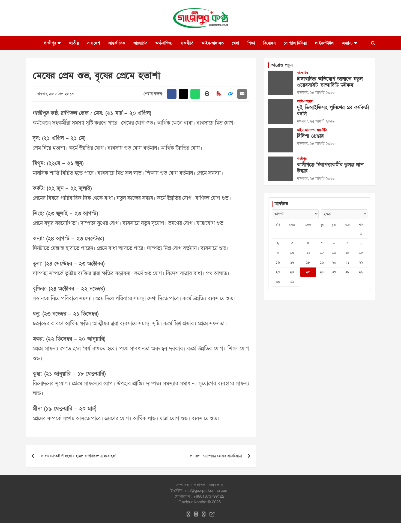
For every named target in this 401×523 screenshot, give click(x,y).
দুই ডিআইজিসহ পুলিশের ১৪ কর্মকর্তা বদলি (333, 110)
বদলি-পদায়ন (305, 101)
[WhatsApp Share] (195, 94)
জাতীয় (74, 43)
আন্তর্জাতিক (116, 43)
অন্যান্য (347, 43)
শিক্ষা (251, 43)
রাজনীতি (187, 43)
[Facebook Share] (171, 94)
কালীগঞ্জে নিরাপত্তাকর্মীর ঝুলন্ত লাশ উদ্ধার (330, 168)
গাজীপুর (50, 43)
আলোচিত (140, 43)
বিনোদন (269, 43)
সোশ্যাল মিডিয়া (295, 43)
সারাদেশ (93, 43)
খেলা (235, 43)
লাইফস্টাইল (324, 43)
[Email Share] (242, 94)
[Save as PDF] (218, 94)
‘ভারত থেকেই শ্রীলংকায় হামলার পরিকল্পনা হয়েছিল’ (78, 456)
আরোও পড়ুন (282, 65)
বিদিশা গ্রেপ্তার (310, 136)
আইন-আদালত (213, 43)
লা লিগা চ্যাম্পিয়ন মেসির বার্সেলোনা (216, 456)
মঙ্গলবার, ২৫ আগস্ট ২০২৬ (315, 92)
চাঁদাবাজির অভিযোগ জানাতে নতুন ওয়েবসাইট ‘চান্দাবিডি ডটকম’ (330, 82)
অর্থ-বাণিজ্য (163, 43)
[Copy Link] (230, 94)
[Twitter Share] (183, 94)
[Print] (207, 94)
